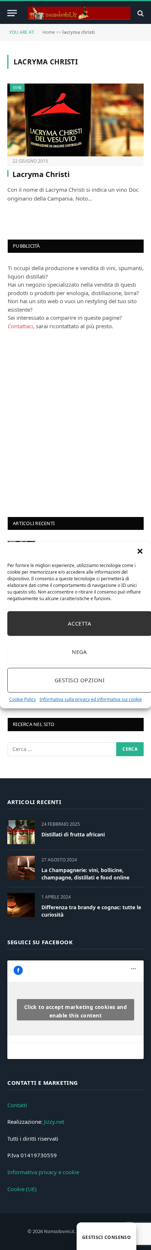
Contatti (17, 1105)
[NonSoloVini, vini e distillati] (79, 13)
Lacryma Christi (41, 174)
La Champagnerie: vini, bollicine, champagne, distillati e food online (85, 874)
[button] (140, 551)
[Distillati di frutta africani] (21, 832)
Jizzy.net (54, 1121)
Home (49, 32)
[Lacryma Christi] (75, 120)
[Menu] (12, 13)
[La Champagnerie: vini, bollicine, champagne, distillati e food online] (21, 868)
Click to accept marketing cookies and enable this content (75, 1011)
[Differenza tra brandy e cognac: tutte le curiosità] (21, 905)
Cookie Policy (22, 699)
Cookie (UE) (22, 1189)
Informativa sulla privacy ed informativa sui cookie (91, 699)
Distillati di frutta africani (73, 834)
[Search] (140, 13)
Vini (17, 87)
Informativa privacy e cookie (43, 1172)
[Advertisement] (75, 422)
